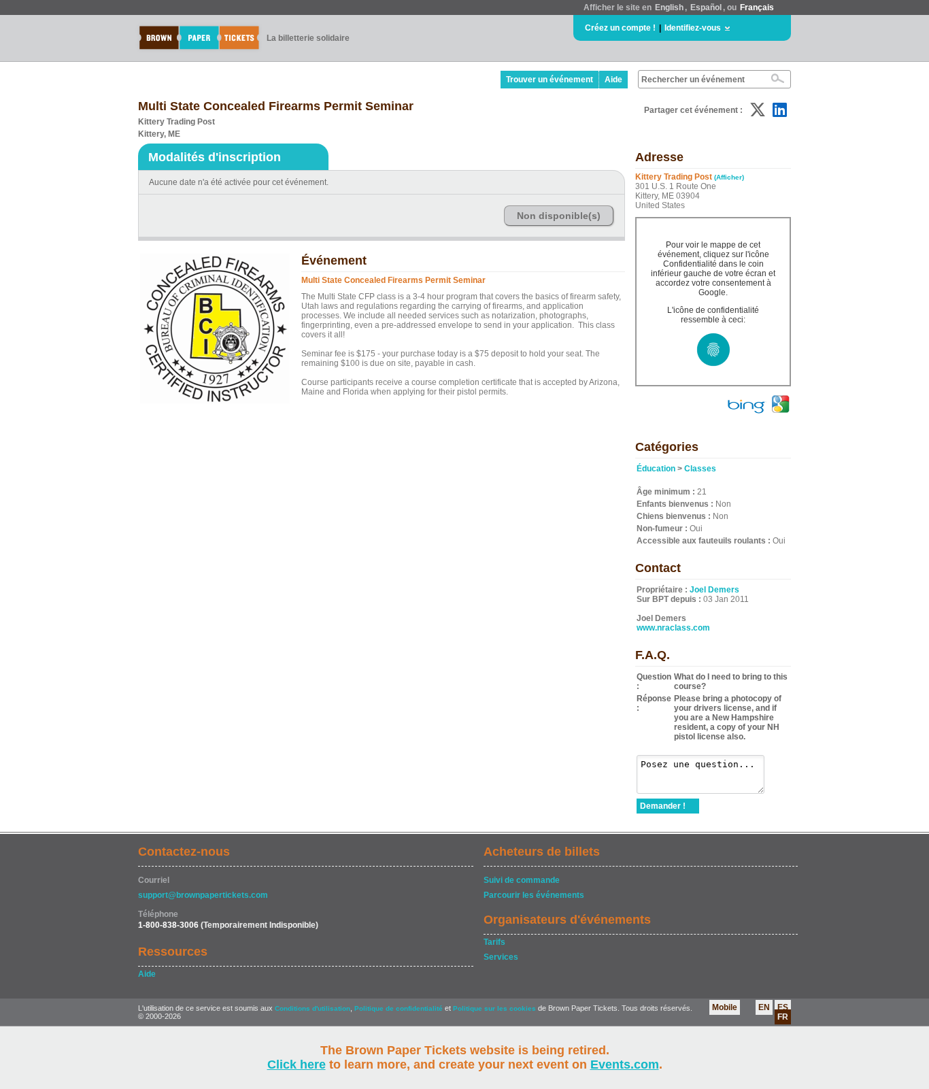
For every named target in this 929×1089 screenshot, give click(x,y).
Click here (296, 1064)
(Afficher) (729, 177)
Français (757, 7)
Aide (613, 79)
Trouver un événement (549, 79)
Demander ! (663, 806)
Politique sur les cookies (495, 1008)
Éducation (656, 468)
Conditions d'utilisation (312, 1008)
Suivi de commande (522, 880)
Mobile (724, 1007)
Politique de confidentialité (398, 1008)
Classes (700, 468)
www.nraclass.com (673, 628)
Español (706, 7)
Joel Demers (714, 589)
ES (782, 1007)
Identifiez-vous (692, 28)
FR (782, 1017)
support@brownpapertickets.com (203, 895)
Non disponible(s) (559, 215)
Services (501, 957)
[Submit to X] (757, 110)
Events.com (624, 1064)
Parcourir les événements (534, 895)
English (669, 7)
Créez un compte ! (620, 28)
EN (764, 1007)
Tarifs (494, 942)
